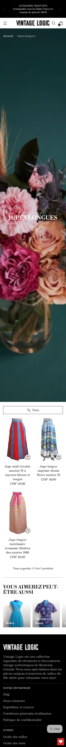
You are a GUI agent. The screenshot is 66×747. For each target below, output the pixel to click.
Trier (35, 410)
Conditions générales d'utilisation (27, 713)
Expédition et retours (18, 707)
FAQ (6, 694)
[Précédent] (5, 9)
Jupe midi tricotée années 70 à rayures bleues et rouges (18, 472)
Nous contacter (14, 700)
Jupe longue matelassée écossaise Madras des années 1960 (17, 546)
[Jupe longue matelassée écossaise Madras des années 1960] (17, 513)
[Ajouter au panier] (27, 457)
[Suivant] (61, 9)
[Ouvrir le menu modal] (5, 23)
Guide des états (14, 743)
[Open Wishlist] (60, 741)
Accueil (8, 36)
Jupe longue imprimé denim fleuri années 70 (48, 470)
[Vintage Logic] (33, 23)
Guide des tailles (15, 736)
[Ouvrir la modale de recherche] (53, 23)
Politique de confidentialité (22, 719)
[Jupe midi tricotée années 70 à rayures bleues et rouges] (17, 439)
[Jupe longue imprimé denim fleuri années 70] (48, 439)
